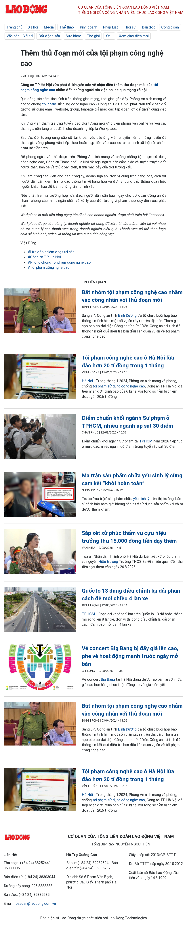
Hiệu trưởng (108, 561)
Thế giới (93, 36)
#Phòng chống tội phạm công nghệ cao (59, 262)
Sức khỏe (73, 36)
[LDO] (40, 311)
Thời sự (130, 27)
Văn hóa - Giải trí (20, 36)
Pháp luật (110, 27)
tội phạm (49, 104)
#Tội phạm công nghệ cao (49, 267)
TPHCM (145, 441)
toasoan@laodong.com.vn (35, 903)
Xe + (109, 36)
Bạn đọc (148, 27)
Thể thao (67, 27)
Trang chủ (14, 27)
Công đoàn (170, 27)
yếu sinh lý (141, 499)
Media (49, 27)
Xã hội (33, 27)
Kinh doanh (88, 27)
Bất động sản (49, 36)
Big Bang (108, 679)
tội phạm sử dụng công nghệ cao (119, 386)
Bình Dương (127, 315)
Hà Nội (87, 381)
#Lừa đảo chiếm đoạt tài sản (51, 252)
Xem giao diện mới (134, 36)
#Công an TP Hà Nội (44, 257)
